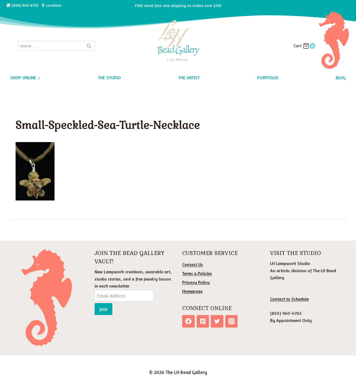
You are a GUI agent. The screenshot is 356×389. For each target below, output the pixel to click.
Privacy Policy (196, 282)
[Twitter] (217, 321)
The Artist (189, 77)
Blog (341, 77)
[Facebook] (188, 321)
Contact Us (192, 264)
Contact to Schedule (289, 299)
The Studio (109, 77)
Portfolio (267, 77)
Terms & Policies (197, 273)
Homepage (192, 291)
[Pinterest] (203, 321)
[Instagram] (231, 321)
